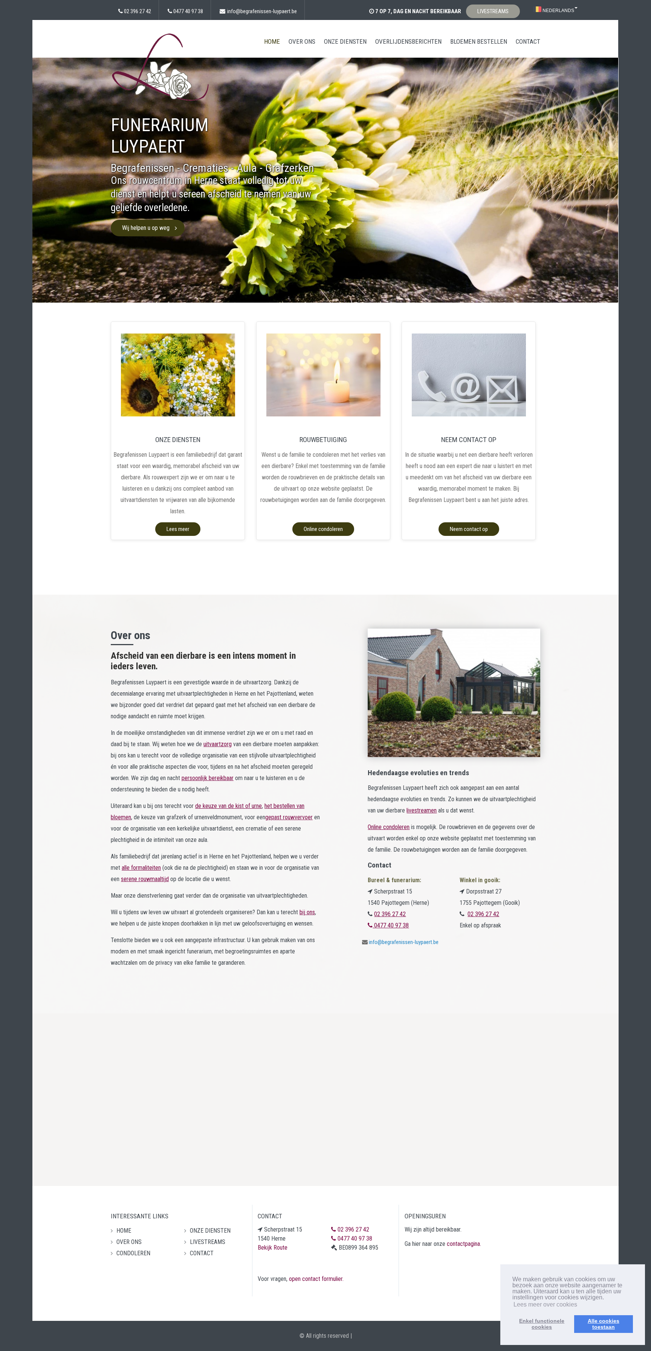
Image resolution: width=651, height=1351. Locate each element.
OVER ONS (302, 41)
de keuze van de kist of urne (228, 805)
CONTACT (528, 41)
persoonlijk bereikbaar (208, 778)
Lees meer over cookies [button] (545, 1304)
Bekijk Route (272, 1247)
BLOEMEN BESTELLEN (478, 41)
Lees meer (178, 529)
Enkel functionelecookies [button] (541, 1324)
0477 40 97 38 (188, 11)
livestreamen (421, 810)
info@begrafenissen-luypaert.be (262, 11)
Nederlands (557, 10)
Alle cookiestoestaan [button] (603, 1324)
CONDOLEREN (133, 1253)
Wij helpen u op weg (146, 227)
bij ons (307, 912)
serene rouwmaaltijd (145, 879)
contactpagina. (464, 1243)
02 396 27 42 (137, 11)
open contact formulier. (316, 1278)
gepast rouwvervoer (289, 817)
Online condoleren (323, 529)
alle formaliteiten (141, 867)
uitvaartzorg (217, 744)
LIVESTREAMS (493, 11)
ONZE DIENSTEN (345, 41)
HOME (272, 41)
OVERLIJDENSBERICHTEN (408, 41)
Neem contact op (469, 529)
